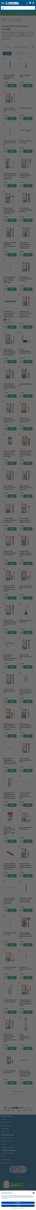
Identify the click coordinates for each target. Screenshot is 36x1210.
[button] (27, 3)
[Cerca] (3, 8)
